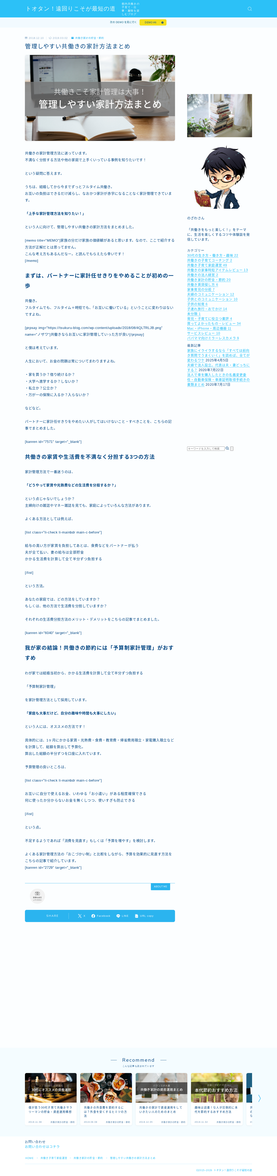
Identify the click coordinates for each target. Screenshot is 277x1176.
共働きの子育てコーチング (209, 260)
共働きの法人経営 (202, 275)
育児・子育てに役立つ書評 (209, 318)
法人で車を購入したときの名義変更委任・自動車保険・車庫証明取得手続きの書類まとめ (218, 379)
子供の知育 (197, 304)
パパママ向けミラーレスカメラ (213, 338)
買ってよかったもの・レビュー (214, 323)
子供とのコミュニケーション (212, 299)
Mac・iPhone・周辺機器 (209, 328)
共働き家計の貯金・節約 (89, 38)
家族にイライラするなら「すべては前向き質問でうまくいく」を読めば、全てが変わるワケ (218, 355)
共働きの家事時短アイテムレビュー (217, 270)
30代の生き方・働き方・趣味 (212, 255)
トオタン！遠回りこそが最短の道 (71, 9)
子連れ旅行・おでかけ (207, 309)
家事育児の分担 (201, 289)
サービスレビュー (203, 333)
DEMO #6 (150, 22)
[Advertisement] (219, 62)
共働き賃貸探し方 (202, 284)
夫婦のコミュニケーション (210, 294)
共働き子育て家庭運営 (207, 265)
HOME (29, 1158)
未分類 (194, 314)
